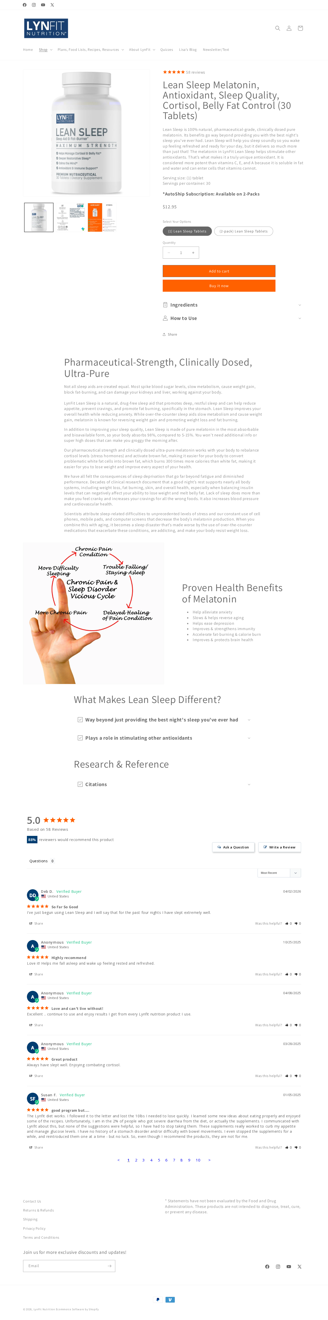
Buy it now (219, 285)
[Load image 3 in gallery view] (102, 217)
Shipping (30, 1219)
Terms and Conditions (41, 1237)
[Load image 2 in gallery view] (70, 217)
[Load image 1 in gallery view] (38, 217)
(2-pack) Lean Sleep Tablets (244, 231)
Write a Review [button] (282, 847)
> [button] (209, 1159)
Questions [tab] (38, 860)
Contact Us (32, 1201)
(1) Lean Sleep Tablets (187, 231)
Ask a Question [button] (236, 847)
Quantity (169, 242)
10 (198, 1159)
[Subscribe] (109, 1266)
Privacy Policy (34, 1228)
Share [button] (172, 334)
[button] (45, 49)
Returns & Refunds (38, 1210)
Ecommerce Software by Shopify (77, 1309)
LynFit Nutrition (44, 1309)
